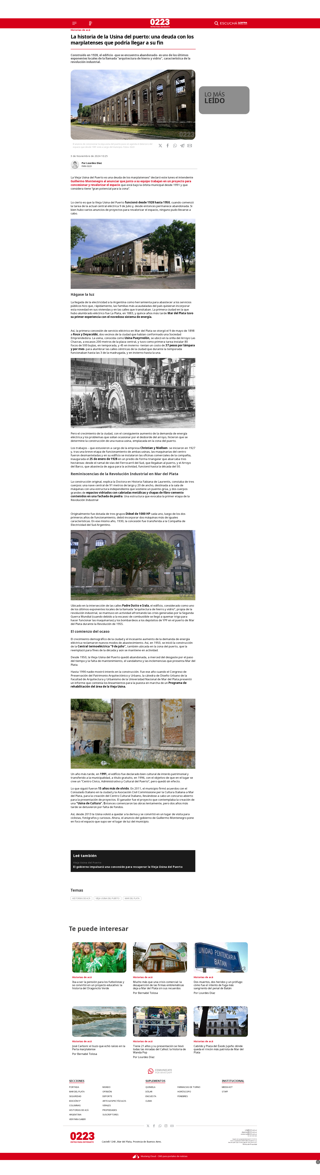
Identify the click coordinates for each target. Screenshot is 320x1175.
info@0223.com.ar (251, 1130)
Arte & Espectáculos (114, 1100)
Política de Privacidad (250, 1144)
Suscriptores (110, 1114)
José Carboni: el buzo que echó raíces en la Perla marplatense (98, 1047)
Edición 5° (75, 1100)
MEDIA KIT (227, 1087)
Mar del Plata (76, 1091)
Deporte (107, 1096)
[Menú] (74, 23)
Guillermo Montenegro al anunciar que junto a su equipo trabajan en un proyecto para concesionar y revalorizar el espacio (131, 183)
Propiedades (109, 1110)
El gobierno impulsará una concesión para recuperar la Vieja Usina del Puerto (127, 867)
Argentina (75, 1114)
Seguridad (75, 1096)
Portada (74, 1087)
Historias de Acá (78, 1110)
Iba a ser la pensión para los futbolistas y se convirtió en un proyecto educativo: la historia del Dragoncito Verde (98, 985)
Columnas (75, 1105)
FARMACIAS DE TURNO (189, 1087)
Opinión (107, 1091)
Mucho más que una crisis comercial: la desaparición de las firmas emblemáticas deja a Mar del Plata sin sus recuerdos (158, 985)
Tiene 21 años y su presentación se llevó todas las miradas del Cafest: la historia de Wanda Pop (159, 1049)
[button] (175, 145)
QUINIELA (150, 1087)
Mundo (106, 1087)
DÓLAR (149, 1091)
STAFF (225, 1091)
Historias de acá (80, 29)
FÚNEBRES (183, 1096)
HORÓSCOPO (184, 1091)
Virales (106, 1105)
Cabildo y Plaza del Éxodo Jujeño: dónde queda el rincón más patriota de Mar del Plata (219, 1049)
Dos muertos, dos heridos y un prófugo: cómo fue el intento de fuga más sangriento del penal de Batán (218, 985)
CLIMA (149, 1100)
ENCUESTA (151, 1096)
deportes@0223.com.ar (249, 1132)
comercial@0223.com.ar (249, 1134)
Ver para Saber (77, 1119)
